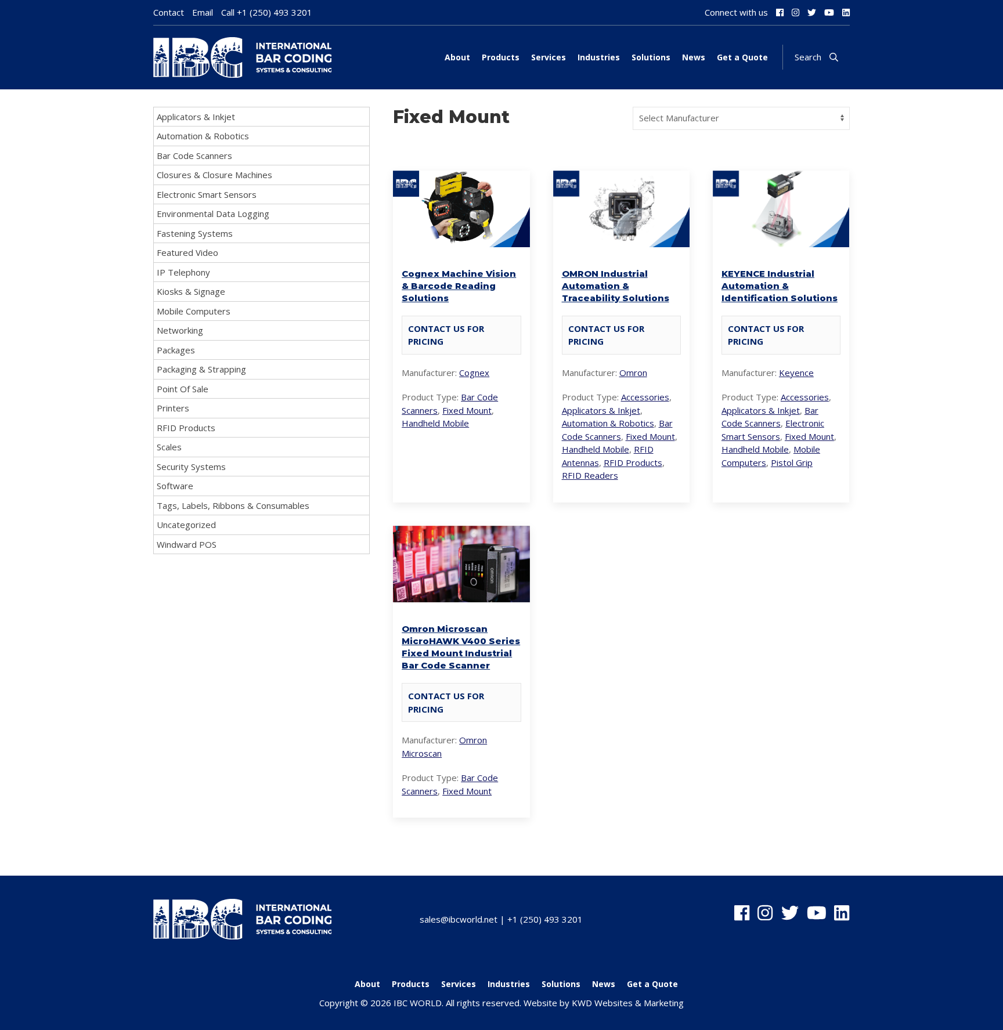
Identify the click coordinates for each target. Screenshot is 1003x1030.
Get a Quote (742, 57)
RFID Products (186, 427)
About (457, 57)
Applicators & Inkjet (196, 116)
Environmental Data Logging (213, 213)
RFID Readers (590, 475)
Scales (169, 447)
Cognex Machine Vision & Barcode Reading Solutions (459, 285)
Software (175, 485)
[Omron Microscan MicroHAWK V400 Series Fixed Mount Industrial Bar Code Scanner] (461, 596)
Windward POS (187, 544)
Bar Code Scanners (194, 155)
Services (548, 57)
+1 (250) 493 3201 (274, 12)
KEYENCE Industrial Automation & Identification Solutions (779, 285)
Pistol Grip (792, 462)
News (693, 57)
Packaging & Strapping (201, 369)
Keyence (796, 372)
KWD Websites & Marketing (628, 1003)
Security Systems (191, 466)
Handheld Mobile (435, 423)
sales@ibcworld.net (458, 919)
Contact (168, 12)
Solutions (651, 57)
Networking (180, 330)
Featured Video (187, 252)
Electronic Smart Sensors (207, 194)
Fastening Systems (195, 233)
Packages (176, 350)
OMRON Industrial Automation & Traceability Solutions (615, 285)
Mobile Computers (193, 311)
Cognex (474, 372)
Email (202, 12)
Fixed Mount (467, 410)
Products (500, 57)
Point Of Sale (182, 389)
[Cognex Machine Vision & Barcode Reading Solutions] (461, 240)
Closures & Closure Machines (214, 174)
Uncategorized (186, 524)
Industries (599, 57)
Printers (173, 408)
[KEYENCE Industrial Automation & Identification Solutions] (781, 240)
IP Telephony (183, 272)
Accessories (645, 397)
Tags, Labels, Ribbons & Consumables (233, 505)
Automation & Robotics (203, 136)
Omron (633, 372)
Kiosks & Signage (191, 291)
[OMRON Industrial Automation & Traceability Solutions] (621, 240)
